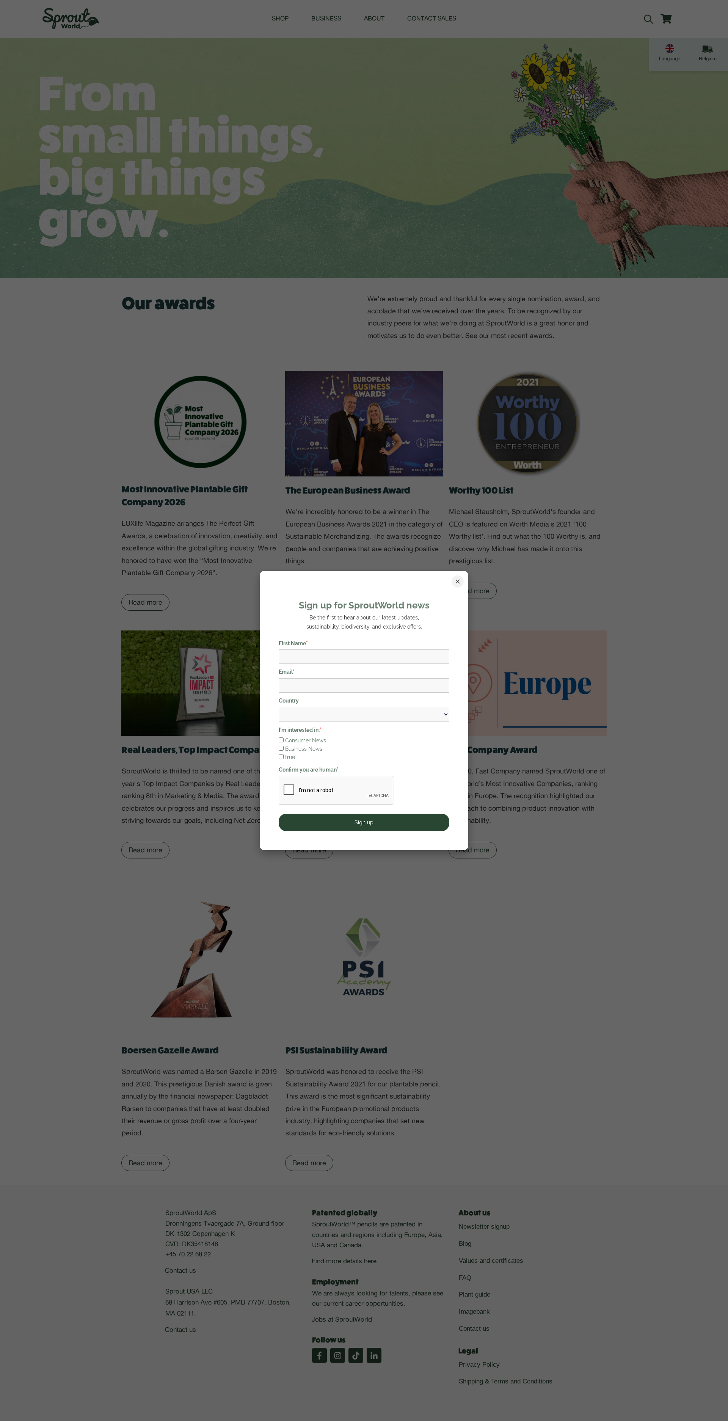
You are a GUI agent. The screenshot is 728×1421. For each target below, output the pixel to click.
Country (289, 701)
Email (287, 672)
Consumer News (305, 740)
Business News (303, 749)
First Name (293, 643)
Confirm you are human (309, 770)
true (290, 757)
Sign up (364, 822)
